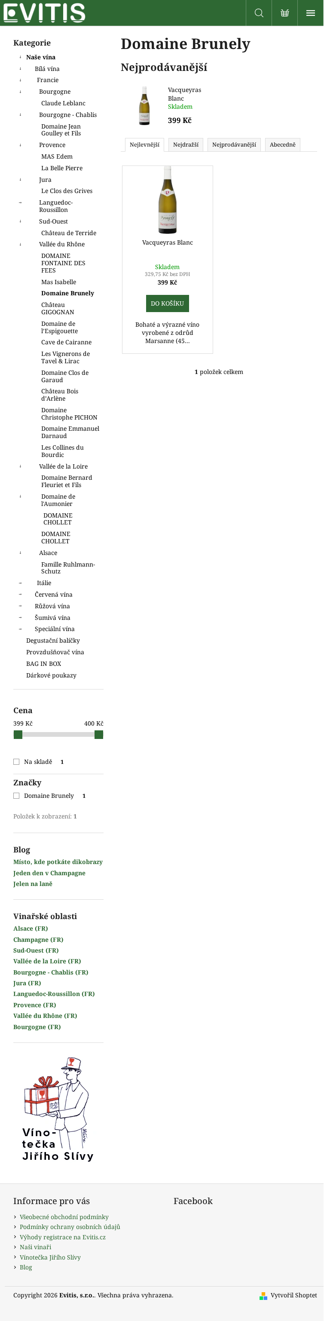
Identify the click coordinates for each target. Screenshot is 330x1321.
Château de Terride (68, 233)
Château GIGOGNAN (57, 308)
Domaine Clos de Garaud (65, 376)
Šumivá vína (52, 617)
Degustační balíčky (53, 640)
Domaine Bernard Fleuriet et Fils (66, 481)
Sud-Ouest (53, 221)
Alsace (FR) (30, 928)
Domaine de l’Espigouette (59, 327)
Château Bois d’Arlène (59, 394)
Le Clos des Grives (66, 191)
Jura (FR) (27, 983)
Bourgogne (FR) (37, 1027)
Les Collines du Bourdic (62, 451)
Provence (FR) (34, 1005)
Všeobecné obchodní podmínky (64, 1217)
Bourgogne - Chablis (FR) (51, 972)
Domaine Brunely (67, 293)
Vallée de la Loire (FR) (47, 961)
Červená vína (54, 594)
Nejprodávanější (234, 144)
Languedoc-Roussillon (56, 206)
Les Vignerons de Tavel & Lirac (65, 357)
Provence (52, 145)
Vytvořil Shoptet (294, 1295)
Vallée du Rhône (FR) (45, 1015)
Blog (26, 1267)
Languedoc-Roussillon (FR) (54, 993)
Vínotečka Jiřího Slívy (50, 1257)
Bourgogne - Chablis (68, 114)
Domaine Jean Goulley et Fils (61, 130)
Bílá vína (47, 68)
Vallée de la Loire (63, 466)
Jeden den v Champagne (49, 873)
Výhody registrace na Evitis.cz (63, 1237)
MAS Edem (57, 156)
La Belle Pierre (61, 168)
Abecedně (283, 144)
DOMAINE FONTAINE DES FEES (63, 262)
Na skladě (44, 761)
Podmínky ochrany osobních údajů (70, 1227)
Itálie (44, 583)
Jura (45, 179)
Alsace (48, 553)
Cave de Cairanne (66, 342)
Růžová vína (52, 606)
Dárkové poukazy (51, 675)
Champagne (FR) (38, 939)
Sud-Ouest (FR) (36, 950)
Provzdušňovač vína (55, 652)
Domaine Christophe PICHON (69, 413)
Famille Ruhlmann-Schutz (68, 568)
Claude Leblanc (63, 103)
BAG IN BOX (43, 663)
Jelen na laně (32, 883)
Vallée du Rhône (62, 244)
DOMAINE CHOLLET (58, 519)
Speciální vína (55, 629)
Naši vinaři (35, 1247)
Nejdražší (186, 144)
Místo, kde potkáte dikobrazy (58, 861)
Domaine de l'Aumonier (58, 500)
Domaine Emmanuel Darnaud (70, 432)
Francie (47, 80)
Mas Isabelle (58, 282)
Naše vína (40, 57)
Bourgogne (54, 91)
